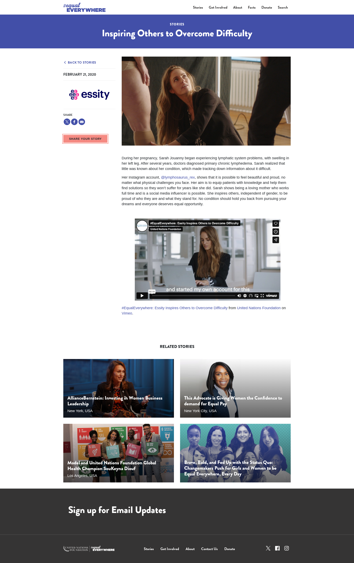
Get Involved (218, 7)
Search (283, 7)
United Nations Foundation (259, 308)
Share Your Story (85, 138)
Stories (198, 7)
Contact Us (209, 549)
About (237, 7)
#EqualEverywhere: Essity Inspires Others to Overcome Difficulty (175, 308)
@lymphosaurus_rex (178, 177)
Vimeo (127, 313)
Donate (266, 7)
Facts (252, 7)
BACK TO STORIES (81, 62)
